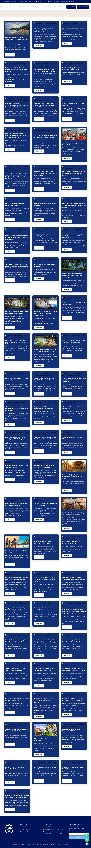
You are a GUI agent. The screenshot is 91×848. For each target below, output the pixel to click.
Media (50, 6)
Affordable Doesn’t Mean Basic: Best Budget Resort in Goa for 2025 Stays (15, 342)
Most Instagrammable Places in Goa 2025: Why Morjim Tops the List (44, 380)
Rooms (38, 6)
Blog (55, 6)
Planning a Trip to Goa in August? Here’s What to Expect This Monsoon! (73, 236)
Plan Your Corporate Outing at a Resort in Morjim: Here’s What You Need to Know (45, 173)
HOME (44, 13)
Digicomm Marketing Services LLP (61, 844)
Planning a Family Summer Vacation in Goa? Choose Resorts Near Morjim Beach (16, 105)
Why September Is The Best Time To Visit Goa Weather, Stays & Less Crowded (74, 205)
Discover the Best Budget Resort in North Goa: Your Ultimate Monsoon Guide (45, 313)
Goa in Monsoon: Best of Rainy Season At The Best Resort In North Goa (72, 275)
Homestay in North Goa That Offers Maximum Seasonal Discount (43, 700)
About (23, 6)
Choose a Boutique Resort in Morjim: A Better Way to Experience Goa (43, 30)
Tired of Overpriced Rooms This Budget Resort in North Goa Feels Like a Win (16, 266)
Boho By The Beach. (27, 844)
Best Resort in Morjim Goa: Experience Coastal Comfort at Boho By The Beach (15, 135)
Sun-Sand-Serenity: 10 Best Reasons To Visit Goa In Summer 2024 (73, 731)
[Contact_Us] (87, 844)
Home (18, 6)
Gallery (44, 6)
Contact (60, 6)
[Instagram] (77, 1)
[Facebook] (80, 1)
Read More (10, 55)
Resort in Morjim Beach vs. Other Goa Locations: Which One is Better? (73, 477)
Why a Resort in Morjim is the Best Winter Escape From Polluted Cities (73, 173)
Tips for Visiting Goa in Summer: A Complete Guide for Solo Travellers (74, 380)
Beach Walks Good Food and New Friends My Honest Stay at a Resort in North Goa (17, 237)
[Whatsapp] (87, 840)
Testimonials (31, 6)
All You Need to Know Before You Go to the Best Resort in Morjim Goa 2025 (45, 579)
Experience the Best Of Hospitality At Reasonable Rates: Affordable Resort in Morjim (45, 137)
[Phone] (87, 835)
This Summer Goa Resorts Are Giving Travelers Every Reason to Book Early (16, 408)
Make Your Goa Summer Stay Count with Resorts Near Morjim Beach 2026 (44, 105)
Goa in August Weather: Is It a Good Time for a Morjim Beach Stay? (16, 39)
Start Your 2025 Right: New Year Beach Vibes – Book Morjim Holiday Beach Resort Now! (74, 611)
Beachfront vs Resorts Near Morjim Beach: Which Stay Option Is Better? (16, 69)
